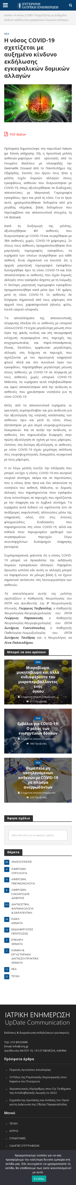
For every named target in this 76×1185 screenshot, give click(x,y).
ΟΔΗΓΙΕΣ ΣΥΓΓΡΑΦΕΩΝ (24, 1145)
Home (8, 15)
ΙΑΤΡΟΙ (14, 1131)
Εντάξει (39, 1178)
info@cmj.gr (20, 1046)
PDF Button (17, 134)
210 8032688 (19, 1042)
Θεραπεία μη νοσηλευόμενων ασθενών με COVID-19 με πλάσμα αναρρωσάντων (38, 778)
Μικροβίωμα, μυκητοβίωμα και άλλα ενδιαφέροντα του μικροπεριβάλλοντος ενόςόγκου (38, 679)
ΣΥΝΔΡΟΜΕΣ (18, 1138)
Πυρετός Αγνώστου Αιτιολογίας (30, 1070)
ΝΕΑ (6, 34)
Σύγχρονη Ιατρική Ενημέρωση (38, 696)
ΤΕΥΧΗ (14, 1123)
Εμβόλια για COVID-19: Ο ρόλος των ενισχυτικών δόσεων (38, 728)
